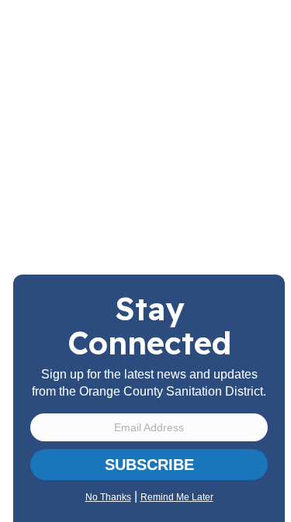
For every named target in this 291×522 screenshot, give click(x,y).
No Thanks (108, 497)
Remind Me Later (176, 497)
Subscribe (149, 464)
